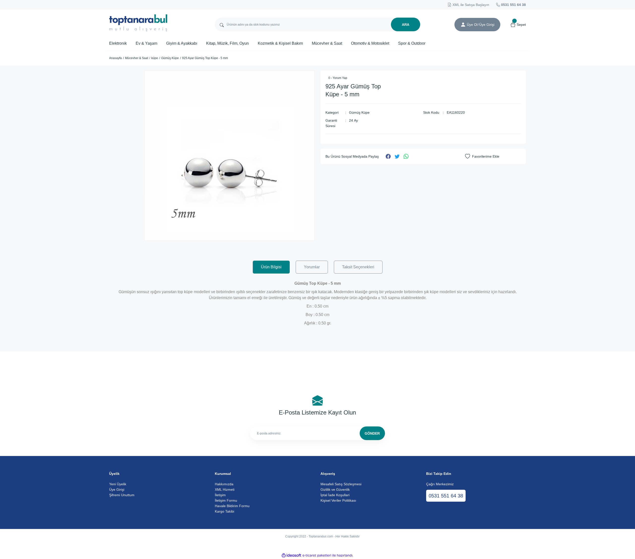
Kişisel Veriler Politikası (338, 500)
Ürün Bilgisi (271, 267)
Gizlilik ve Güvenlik (335, 489)
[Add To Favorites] (482, 156)
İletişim (220, 495)
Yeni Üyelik (117, 484)
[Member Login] (463, 24)
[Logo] (138, 23)
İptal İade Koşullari (334, 495)
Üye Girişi (116, 489)
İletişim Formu (226, 500)
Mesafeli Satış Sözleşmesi (340, 484)
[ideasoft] (291, 555)
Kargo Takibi (224, 511)
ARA (405, 25)
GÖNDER (372, 433)
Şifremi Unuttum (121, 495)
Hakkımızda (224, 484)
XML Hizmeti (224, 489)
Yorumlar (312, 267)
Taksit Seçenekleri (358, 267)
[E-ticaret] (316, 555)
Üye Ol (472, 25)
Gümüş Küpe (359, 112)
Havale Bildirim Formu (232, 506)
